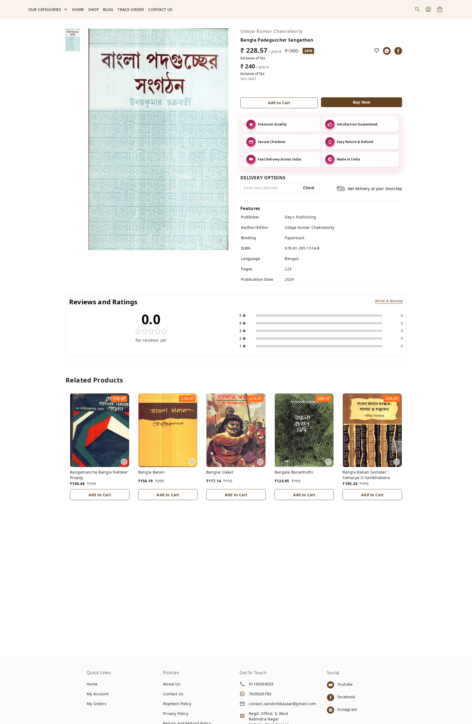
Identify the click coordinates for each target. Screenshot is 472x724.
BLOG (108, 9)
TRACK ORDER (130, 9)
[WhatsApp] (387, 51)
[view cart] (440, 9)
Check (309, 188)
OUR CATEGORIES (44, 9)
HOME (78, 9)
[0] (440, 9)
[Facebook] (398, 51)
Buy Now (361, 102)
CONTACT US (160, 9)
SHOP (93, 9)
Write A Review (389, 300)
